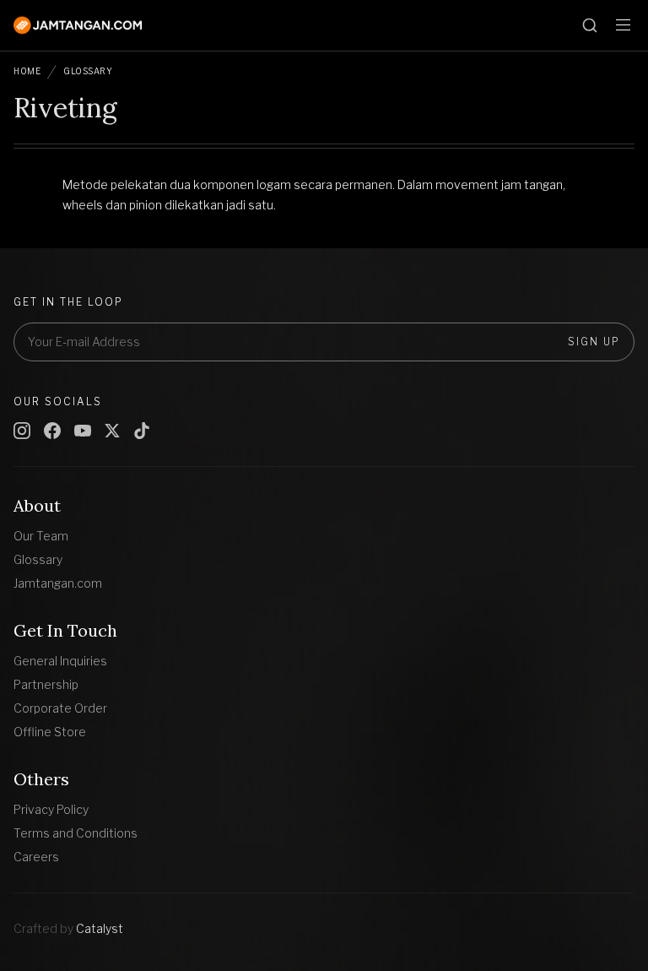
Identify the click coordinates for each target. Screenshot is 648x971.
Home (27, 71)
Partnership (46, 684)
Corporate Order (60, 708)
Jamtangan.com (58, 583)
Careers (36, 856)
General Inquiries (60, 661)
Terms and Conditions (76, 833)
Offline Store (50, 731)
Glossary (87, 71)
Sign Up (594, 341)
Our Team (41, 536)
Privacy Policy (51, 809)
